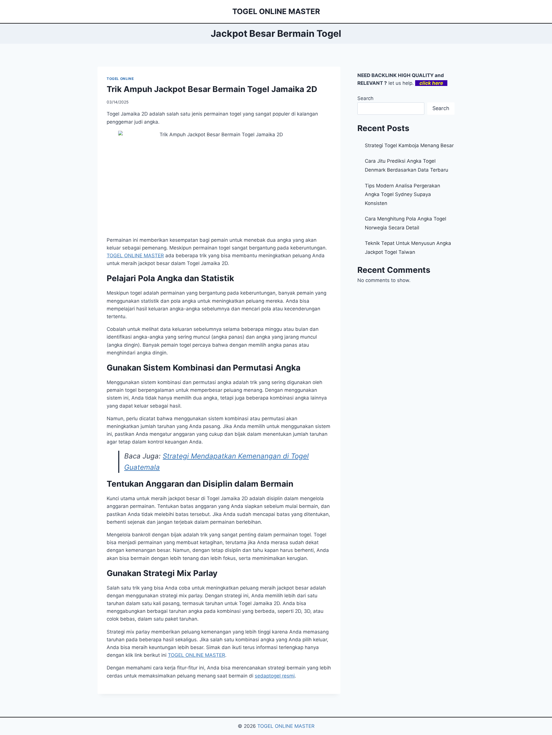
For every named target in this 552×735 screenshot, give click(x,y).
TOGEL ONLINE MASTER (286, 726)
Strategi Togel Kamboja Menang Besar (409, 145)
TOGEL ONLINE (120, 78)
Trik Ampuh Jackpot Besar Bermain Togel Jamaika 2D (212, 89)
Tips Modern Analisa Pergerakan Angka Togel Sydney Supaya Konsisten (402, 194)
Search (365, 98)
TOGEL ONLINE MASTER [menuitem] (135, 255)
